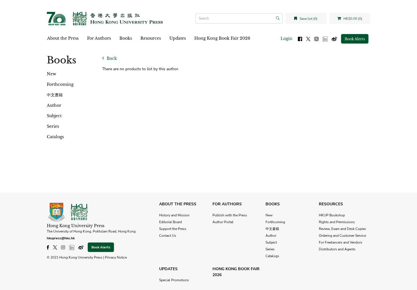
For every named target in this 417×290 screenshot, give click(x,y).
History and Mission (174, 215)
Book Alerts (355, 39)
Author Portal (222, 222)
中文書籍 (55, 94)
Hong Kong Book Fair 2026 (222, 38)
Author (54, 105)
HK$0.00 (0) (352, 18)
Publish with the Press (229, 215)
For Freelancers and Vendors (340, 242)
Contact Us (167, 235)
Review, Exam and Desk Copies (342, 229)
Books (125, 38)
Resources (150, 38)
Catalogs (55, 136)
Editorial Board (170, 222)
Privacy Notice (116, 257)
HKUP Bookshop (332, 215)
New (51, 73)
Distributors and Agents (337, 249)
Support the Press (172, 229)
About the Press (63, 38)
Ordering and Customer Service (342, 235)
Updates (177, 38)
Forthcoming (60, 84)
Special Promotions (174, 280)
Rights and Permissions (337, 222)
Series (53, 126)
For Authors (99, 38)
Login (286, 38)
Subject (54, 115)
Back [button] (111, 58)
